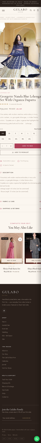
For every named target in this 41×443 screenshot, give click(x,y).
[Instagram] (4, 311)
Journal (4, 364)
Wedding (5, 332)
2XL (3, 139)
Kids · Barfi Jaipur (7, 336)
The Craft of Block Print (9, 358)
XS (9, 133)
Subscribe (26, 418)
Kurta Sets (5, 329)
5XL (23, 139)
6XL (29, 139)
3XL (9, 139)
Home (2, 17)
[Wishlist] (34, 10)
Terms (9, 435)
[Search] (31, 10)
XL (34, 133)
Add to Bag (27, 146)
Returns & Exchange (8, 386)
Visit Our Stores (6, 368)
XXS (3, 133)
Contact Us (5, 397)
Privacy (4, 435)
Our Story (5, 354)
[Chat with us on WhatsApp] (37, 439)
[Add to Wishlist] (20, 239)
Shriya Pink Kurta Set (11, 269)
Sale (3, 339)
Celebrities (5, 361)
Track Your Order (7, 379)
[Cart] (38, 10)
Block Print (10, 17)
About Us (5, 351)
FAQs (3, 393)
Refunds (15, 435)
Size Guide (37, 129)
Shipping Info (6, 383)
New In (4, 322)
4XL (16, 139)
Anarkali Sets (6, 325)
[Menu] (3, 10)
